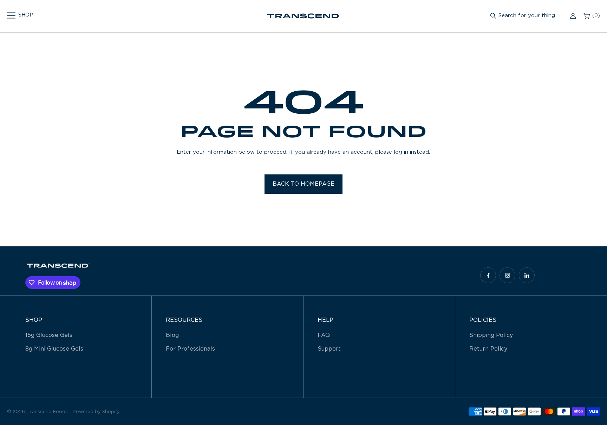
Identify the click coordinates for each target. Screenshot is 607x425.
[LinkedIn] (527, 275)
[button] (20, 15)
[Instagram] (507, 275)
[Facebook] (488, 275)
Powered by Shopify (96, 412)
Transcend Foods (47, 412)
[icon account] (573, 16)
